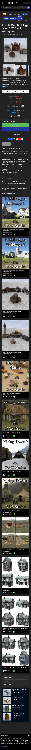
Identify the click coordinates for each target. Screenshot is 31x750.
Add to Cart (16, 125)
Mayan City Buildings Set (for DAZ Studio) (13, 549)
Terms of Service (7, 745)
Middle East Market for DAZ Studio (11, 393)
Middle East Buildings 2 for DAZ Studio (12, 352)
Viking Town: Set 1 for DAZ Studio (11, 432)
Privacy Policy (4, 746)
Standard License (14, 84)
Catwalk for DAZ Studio (17, 697)
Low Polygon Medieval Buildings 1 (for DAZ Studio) (15, 589)
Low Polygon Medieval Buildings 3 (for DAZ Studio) (15, 667)
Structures (24, 82)
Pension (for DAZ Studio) (18, 713)
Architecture (18, 80)
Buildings (24, 80)
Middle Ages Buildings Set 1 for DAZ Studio (13, 229)
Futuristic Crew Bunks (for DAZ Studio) (19, 690)
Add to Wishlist (16, 129)
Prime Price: (11, 110)
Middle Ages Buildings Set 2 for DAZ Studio (13, 270)
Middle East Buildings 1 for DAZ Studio (12, 311)
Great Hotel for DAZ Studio (18, 705)
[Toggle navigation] (2, 3)
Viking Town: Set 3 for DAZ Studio (11, 510)
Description (6, 144)
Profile (25, 14)
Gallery (7, 18)
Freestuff (14, 18)
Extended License (23, 84)
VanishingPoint (8, 32)
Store (20, 16)
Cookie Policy (21, 745)
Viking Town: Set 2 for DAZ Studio (11, 471)
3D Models (12, 80)
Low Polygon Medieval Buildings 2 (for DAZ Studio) (15, 628)
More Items (15, 144)
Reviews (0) (24, 144)
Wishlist (20, 18)
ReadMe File (7, 681)
